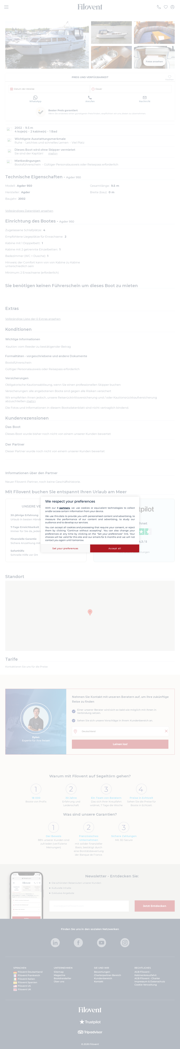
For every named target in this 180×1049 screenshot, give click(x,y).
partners (64, 507)
